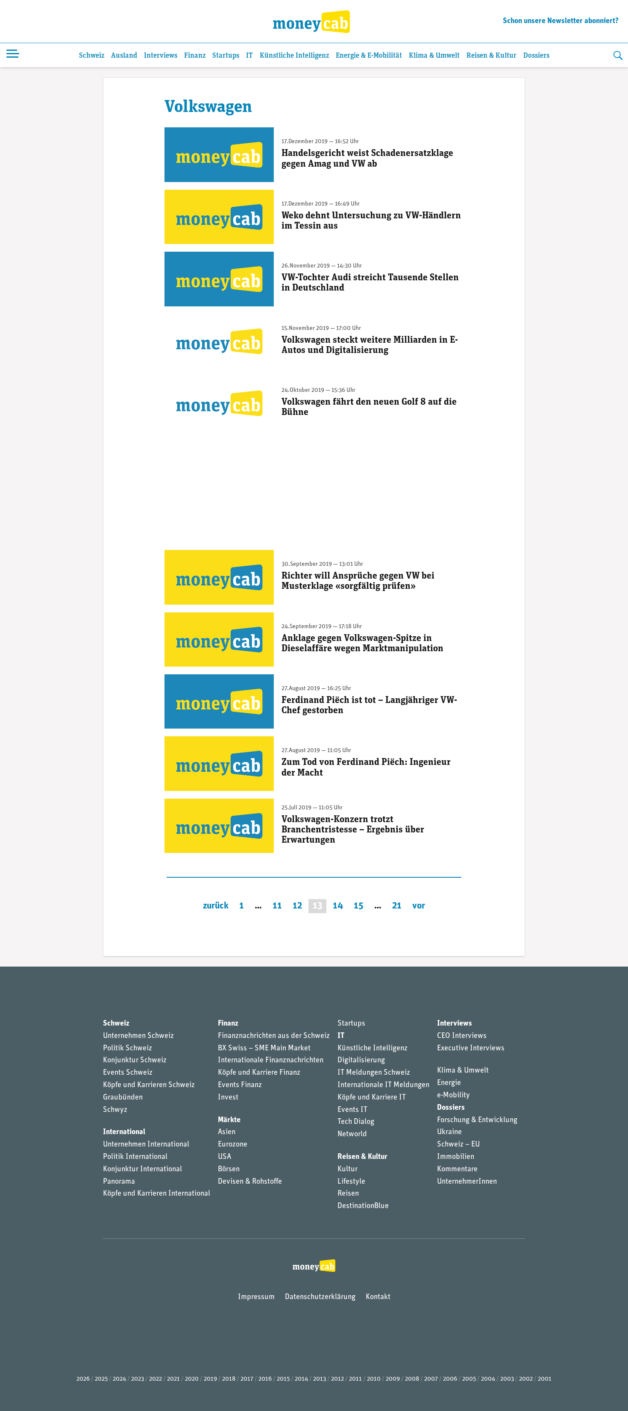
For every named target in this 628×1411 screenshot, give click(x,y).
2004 (488, 1379)
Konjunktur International (142, 1169)
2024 (119, 1379)
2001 (545, 1379)
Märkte (229, 1120)
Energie (449, 1083)
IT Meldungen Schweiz (373, 1073)
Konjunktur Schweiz (135, 1060)
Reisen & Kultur (491, 55)
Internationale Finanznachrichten (270, 1060)
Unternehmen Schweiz (138, 1036)
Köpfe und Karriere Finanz (259, 1073)
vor (418, 906)
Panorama (119, 1182)
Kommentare (457, 1169)
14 (338, 906)
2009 (393, 1379)
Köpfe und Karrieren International (156, 1194)
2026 (83, 1379)
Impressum (256, 1297)
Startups (225, 55)
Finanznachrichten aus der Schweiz (274, 1036)
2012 (337, 1379)
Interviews (160, 55)
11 (277, 906)
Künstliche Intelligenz (294, 55)
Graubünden (123, 1098)
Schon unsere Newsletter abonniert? (561, 21)
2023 (137, 1379)
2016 (265, 1379)
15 (359, 906)
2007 (431, 1379)
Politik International (135, 1157)
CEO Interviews (462, 1036)
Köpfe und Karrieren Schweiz (149, 1085)
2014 (301, 1379)
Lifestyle (351, 1182)
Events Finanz (240, 1085)
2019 (210, 1379)
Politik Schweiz (127, 1048)
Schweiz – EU (458, 1145)
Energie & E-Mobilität (369, 55)
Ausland (124, 55)
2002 (526, 1379)
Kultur (347, 1169)
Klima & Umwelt (434, 55)
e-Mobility (453, 1095)
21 (397, 906)
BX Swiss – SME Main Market (264, 1048)
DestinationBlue (363, 1206)
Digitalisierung (361, 1060)
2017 (247, 1379)
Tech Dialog (355, 1122)
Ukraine (449, 1132)
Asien (226, 1132)
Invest (228, 1098)
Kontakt (378, 1297)
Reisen (348, 1194)
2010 (374, 1379)
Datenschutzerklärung (320, 1297)
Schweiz (91, 55)
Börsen (229, 1169)
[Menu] (13, 55)
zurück (216, 906)
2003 (507, 1379)
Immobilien (455, 1157)
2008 (412, 1379)
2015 (283, 1379)
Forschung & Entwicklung (477, 1120)
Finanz (194, 55)
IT (249, 55)
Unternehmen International (146, 1145)
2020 (192, 1379)
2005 (469, 1379)
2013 (319, 1379)
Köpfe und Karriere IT (371, 1098)
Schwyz (115, 1110)
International (124, 1132)
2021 (173, 1379)
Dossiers (536, 55)
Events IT (352, 1110)
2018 (228, 1379)
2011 (355, 1379)
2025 (101, 1379)
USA (224, 1157)
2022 (155, 1379)
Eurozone (232, 1145)
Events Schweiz (128, 1073)
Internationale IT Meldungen (383, 1085)
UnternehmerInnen (467, 1182)
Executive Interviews (471, 1048)
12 (297, 906)
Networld (352, 1134)
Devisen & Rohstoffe (250, 1182)
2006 (450, 1379)
